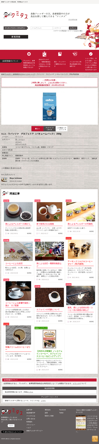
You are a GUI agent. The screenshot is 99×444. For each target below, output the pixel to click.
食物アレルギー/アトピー (34, 431)
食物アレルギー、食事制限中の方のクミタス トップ (18, 74)
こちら (50, 83)
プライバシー (30, 425)
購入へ (37, 128)
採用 (46, 413)
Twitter (61, 413)
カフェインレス (20, 144)
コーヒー (18, 142)
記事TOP (29, 410)
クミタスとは (72, 19)
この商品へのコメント (62, 128)
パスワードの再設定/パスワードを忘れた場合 (67, 31)
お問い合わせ (30, 419)
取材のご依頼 (49, 416)
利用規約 (29, 422)
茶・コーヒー (20, 139)
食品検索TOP (30, 413)
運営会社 (48, 410)
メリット (76, 383)
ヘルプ (28, 428)
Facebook (62, 410)
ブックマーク (49, 128)
